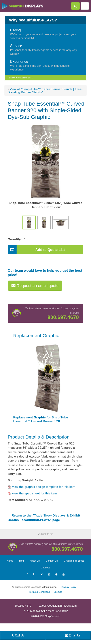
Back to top (46, 534)
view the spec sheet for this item (34, 493)
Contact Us (52, 560)
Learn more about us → (21, 77)
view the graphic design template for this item (43, 486)
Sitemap (58, 592)
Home (10, 560)
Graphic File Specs (74, 560)
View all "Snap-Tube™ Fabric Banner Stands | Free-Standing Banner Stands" (45, 90)
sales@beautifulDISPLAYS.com (58, 605)
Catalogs (45, 567)
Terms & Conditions (39, 592)
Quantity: (15, 239)
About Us (35, 560)
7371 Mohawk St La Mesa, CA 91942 (45, 611)
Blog (21, 560)
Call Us (19, 635)
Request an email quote (37, 285)
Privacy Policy (68, 587)
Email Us (74, 635)
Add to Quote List (50, 250)
